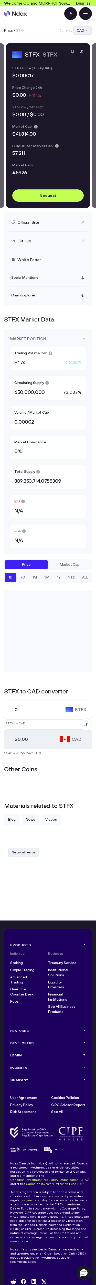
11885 (59, 1150)
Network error (23, 852)
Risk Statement (23, 1111)
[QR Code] (70, 13)
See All (57, 1111)
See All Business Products (61, 1009)
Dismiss (83, 3)
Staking (16, 962)
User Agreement (24, 1097)
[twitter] (44, 1282)
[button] (84, 1273)
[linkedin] (34, 1281)
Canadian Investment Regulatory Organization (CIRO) (49, 1180)
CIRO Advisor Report (68, 1104)
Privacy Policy (21, 1104)
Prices (8, 30)
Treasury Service (62, 962)
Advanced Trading (18, 979)
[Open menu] (85, 13)
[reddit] (13, 1282)
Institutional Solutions (58, 972)
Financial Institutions (57, 997)
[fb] (23, 1281)
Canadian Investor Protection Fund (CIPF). (57, 1184)
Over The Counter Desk (22, 992)
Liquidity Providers (56, 985)
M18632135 (31, 1150)
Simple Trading (22, 970)
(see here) (33, 1200)
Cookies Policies (65, 1097)
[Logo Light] (15, 13)
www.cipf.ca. (19, 1241)
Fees (14, 1001)
